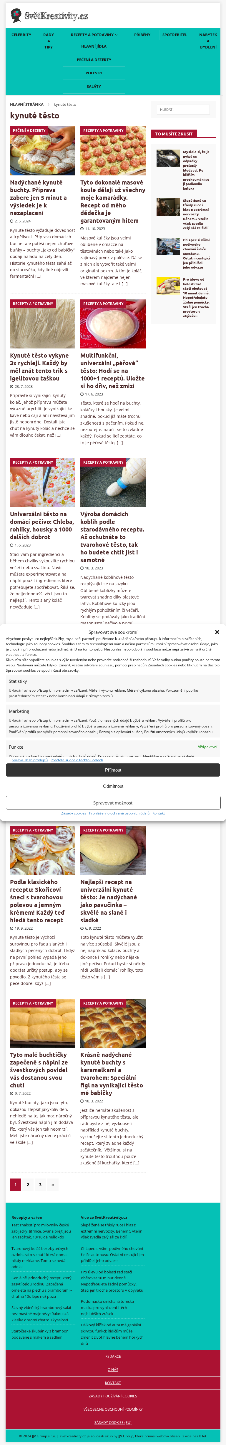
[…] (38, 276)
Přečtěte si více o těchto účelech (77, 759)
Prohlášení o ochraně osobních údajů (119, 813)
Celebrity (21, 34)
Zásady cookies (73, 813)
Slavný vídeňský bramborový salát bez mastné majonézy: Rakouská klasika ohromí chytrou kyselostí (41, 1313)
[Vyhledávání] (183, 110)
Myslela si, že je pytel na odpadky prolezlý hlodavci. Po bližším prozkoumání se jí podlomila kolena (196, 170)
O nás (113, 1369)
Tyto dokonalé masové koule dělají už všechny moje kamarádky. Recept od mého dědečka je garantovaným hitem (112, 201)
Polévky (94, 73)
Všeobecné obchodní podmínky (113, 1409)
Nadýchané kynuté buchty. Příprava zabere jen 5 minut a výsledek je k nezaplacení (38, 197)
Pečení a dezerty (94, 59)
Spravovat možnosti (113, 803)
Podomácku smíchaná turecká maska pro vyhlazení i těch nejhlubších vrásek (107, 1307)
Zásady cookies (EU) (113, 1422)
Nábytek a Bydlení (208, 41)
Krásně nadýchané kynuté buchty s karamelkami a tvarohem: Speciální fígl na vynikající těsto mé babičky (111, 1074)
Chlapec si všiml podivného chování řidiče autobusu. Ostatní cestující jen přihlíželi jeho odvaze (196, 253)
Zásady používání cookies (113, 1396)
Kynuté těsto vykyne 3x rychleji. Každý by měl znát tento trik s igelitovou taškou (39, 366)
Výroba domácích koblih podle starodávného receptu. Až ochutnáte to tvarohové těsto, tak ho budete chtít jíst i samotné (112, 537)
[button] (217, 632)
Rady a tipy (48, 41)
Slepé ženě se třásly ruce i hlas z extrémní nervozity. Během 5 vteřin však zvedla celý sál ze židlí (196, 214)
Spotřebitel (174, 34)
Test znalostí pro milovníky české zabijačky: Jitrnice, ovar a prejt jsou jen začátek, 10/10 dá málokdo (41, 1231)
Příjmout (113, 769)
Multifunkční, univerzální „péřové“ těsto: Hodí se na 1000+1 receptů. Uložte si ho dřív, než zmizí (112, 370)
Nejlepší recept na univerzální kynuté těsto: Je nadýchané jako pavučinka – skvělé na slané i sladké (108, 901)
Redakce (113, 1356)
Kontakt (158, 813)
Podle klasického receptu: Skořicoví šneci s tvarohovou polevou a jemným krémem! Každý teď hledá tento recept (37, 901)
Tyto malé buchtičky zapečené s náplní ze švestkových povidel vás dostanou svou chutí (39, 1070)
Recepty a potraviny (92, 34)
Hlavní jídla (94, 46)
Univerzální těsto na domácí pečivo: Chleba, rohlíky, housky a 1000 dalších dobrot (42, 525)
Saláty (94, 86)
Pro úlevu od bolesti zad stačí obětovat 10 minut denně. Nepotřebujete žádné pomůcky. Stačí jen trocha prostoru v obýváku (196, 297)
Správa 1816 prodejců (30, 759)
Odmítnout (113, 786)
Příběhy (142, 34)
